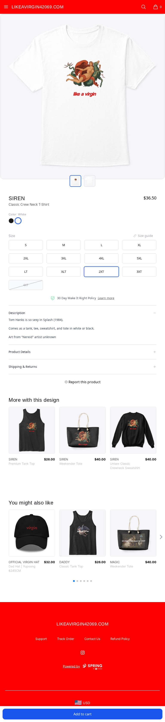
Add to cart (82, 714)
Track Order (65, 639)
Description (17, 313)
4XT (25, 285)
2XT (101, 272)
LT (26, 272)
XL (139, 245)
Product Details (20, 352)
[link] (32, 430)
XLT (63, 272)
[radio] (26, 245)
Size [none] (12, 235)
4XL (101, 258)
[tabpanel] (82, 96)
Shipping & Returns (23, 367)
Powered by (71, 666)
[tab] (75, 181)
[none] (143, 236)
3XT (139, 272)
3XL (63, 258)
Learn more (106, 298)
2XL (25, 258)
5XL (139, 258)
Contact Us (92, 639)
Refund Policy (120, 639)
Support (41, 639)
